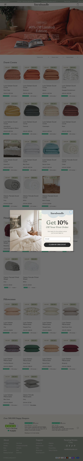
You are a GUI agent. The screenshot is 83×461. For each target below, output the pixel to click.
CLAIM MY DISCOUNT (57, 245)
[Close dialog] (71, 212)
